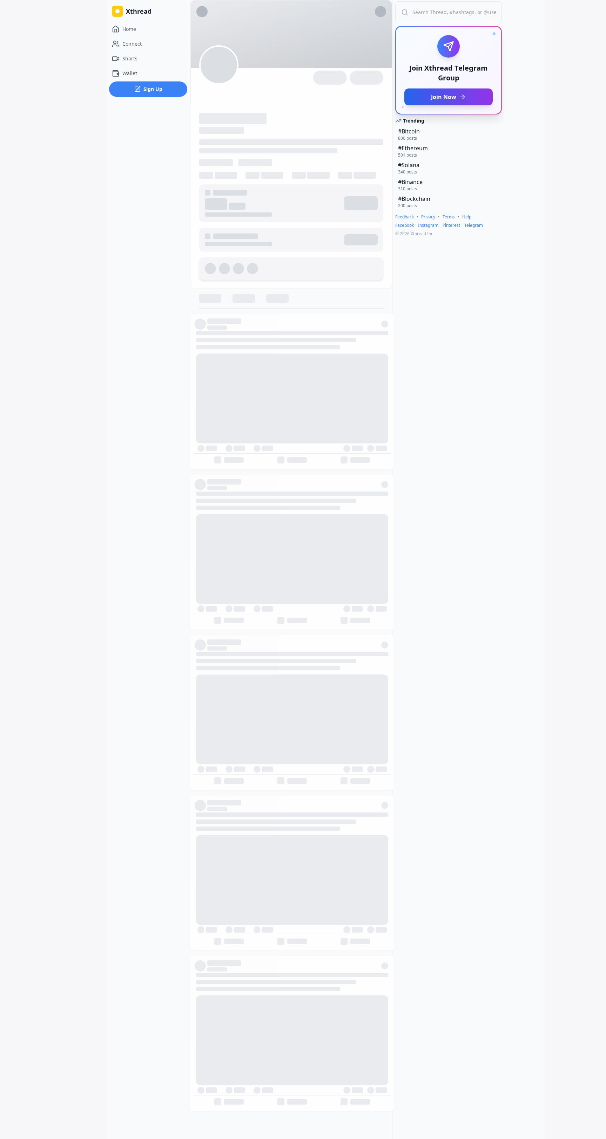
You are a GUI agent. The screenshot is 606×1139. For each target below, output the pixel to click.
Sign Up (152, 89)
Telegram (473, 225)
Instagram (428, 225)
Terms (449, 217)
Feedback (404, 217)
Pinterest (451, 225)
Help (466, 217)
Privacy (428, 217)
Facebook (404, 225)
